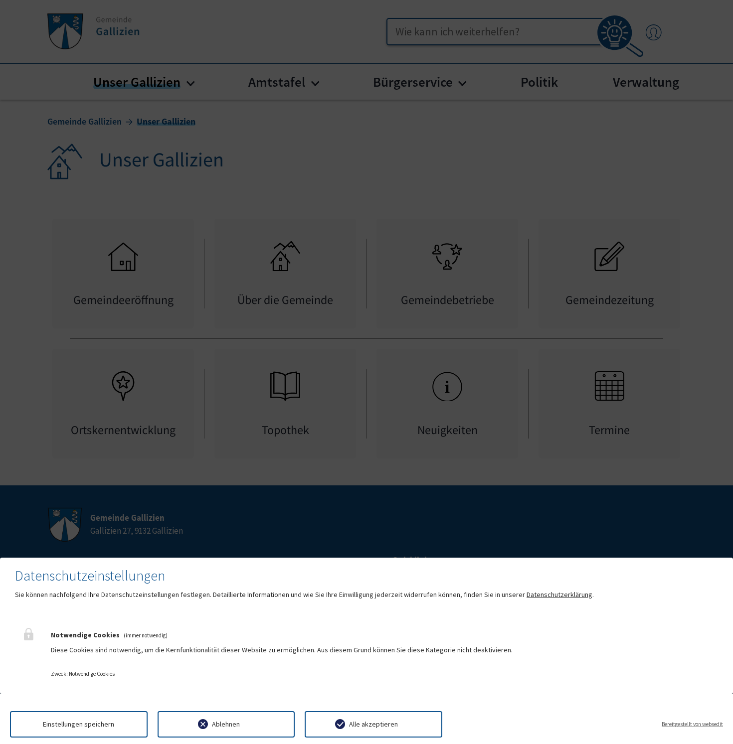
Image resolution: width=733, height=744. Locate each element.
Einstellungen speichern (78, 724)
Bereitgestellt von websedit (692, 724)
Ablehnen (226, 724)
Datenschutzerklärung (559, 594)
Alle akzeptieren (373, 724)
